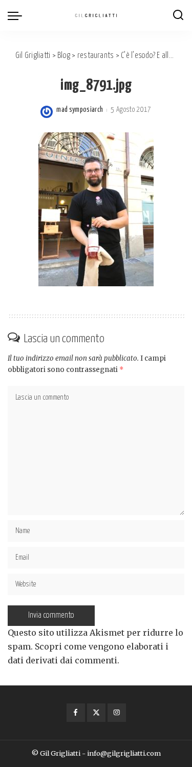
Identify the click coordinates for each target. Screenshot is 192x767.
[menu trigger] (17, 15)
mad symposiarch (79, 109)
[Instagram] (117, 712)
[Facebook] (76, 712)
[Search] (178, 15)
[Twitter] (96, 712)
